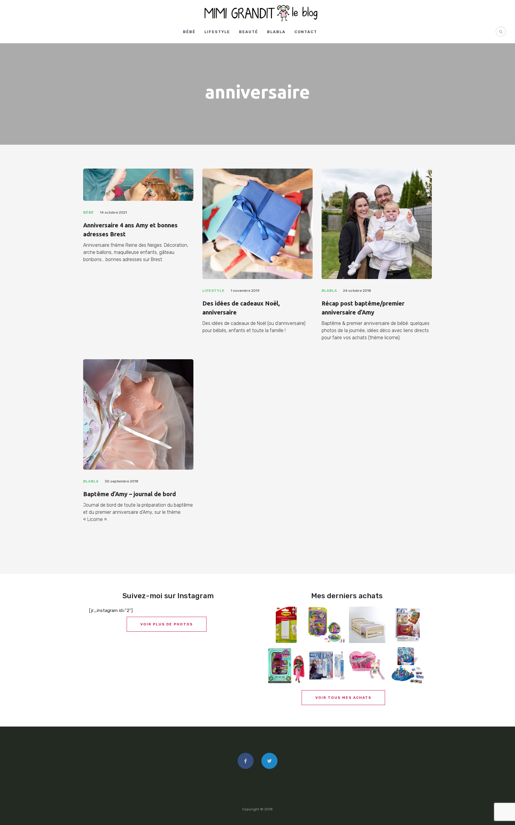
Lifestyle (217, 32)
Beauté (248, 32)
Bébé (189, 32)
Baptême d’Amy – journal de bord (129, 494)
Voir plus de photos (166, 624)
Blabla (276, 32)
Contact (305, 32)
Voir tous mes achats (343, 698)
